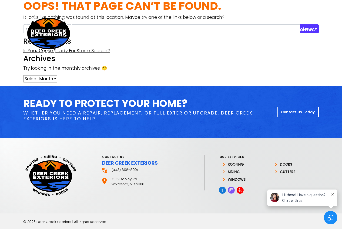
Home (190, 30)
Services (240, 30)
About (210, 30)
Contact (307, 30)
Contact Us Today (298, 112)
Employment (276, 30)
